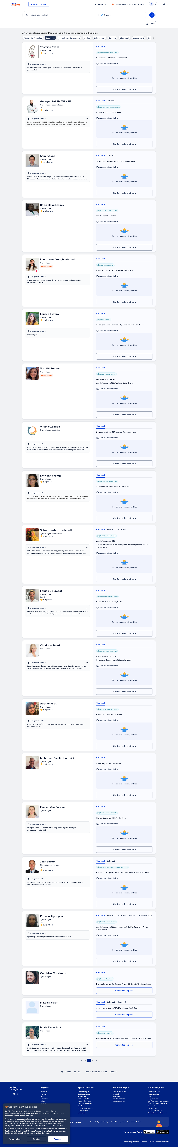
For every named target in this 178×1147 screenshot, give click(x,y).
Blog (149, 1096)
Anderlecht (138, 38)
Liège (43, 1101)
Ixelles (87, 38)
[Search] (152, 15)
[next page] (96, 1060)
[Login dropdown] (153, 4)
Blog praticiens (153, 1099)
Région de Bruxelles (33, 38)
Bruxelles (50, 38)
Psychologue (82, 1106)
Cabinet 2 (111, 101)
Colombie (114, 1122)
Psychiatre (82, 1096)
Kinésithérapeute (84, 1101)
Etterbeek (124, 38)
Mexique (106, 1122)
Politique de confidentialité (159, 1142)
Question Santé (119, 1101)
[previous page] (82, 1060)
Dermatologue (83, 1092)
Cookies (144, 1142)
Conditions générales (131, 1142)
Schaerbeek (99, 38)
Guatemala (131, 1122)
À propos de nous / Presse (157, 1103)
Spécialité (116, 1096)
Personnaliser (15, 1139)
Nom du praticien (119, 1092)
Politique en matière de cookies (36, 1133)
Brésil (138, 1122)
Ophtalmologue (84, 1094)
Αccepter (58, 1139)
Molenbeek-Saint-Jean (69, 38)
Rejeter (36, 1139)
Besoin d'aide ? (153, 1106)
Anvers (43, 1094)
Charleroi (44, 1099)
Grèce (92, 1122)
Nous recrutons (153, 1094)
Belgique (98, 1122)
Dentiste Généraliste (85, 1103)
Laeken (112, 38)
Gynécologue (83, 1110)
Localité (116, 1094)
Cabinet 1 (100, 46)
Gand (43, 1096)
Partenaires (152, 1108)
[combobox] (59, 15)
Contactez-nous (154, 1092)
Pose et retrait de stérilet (96, 1072)
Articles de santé (74, 1072)
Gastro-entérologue (85, 1108)
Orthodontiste (83, 1099)
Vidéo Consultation (155, 1110)
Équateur (122, 1122)
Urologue (81, 1113)
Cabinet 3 (121, 1002)
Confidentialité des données (158, 1101)
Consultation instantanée (157, 1113)
